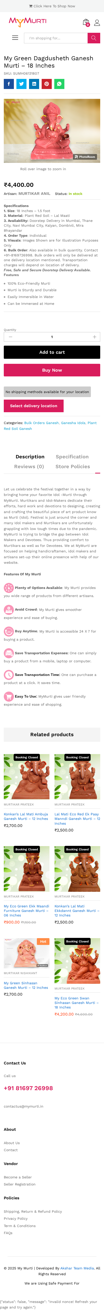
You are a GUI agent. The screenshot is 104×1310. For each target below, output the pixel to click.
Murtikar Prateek (19, 804)
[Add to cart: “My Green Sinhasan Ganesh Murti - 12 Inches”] (21, 965)
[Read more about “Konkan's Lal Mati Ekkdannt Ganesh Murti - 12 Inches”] (71, 888)
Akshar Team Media (77, 1268)
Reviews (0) (29, 466)
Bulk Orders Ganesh (41, 423)
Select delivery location (33, 405)
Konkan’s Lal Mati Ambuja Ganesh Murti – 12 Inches (26, 816)
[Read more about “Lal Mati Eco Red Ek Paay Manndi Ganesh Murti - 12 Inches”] (71, 796)
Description (30, 456)
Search (94, 38)
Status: (61, 194)
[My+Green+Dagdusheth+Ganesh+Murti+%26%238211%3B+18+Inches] (21, 84)
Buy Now (52, 370)
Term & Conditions (20, 1226)
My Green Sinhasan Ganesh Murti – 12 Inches (26, 985)
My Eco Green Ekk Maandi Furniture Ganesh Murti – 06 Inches (26, 910)
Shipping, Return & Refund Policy (33, 1211)
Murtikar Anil (34, 193)
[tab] (30, 459)
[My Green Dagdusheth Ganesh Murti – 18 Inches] (9, 84)
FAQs (8, 1233)
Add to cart (52, 352)
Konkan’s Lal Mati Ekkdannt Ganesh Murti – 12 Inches (77, 910)
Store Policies (73, 466)
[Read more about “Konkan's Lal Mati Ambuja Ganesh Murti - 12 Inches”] (21, 796)
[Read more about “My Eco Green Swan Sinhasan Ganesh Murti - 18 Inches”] (71, 980)
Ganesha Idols (73, 423)
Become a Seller (18, 1177)
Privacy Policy (16, 1218)
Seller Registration (20, 1184)
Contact (11, 1150)
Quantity (10, 329)
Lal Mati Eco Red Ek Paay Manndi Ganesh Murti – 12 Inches (77, 818)
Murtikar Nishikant (20, 973)
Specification (72, 456)
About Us (12, 1143)
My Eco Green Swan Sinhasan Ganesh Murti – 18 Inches (77, 1002)
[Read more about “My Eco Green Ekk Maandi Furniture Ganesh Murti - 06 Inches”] (21, 888)
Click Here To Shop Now (54, 6)
